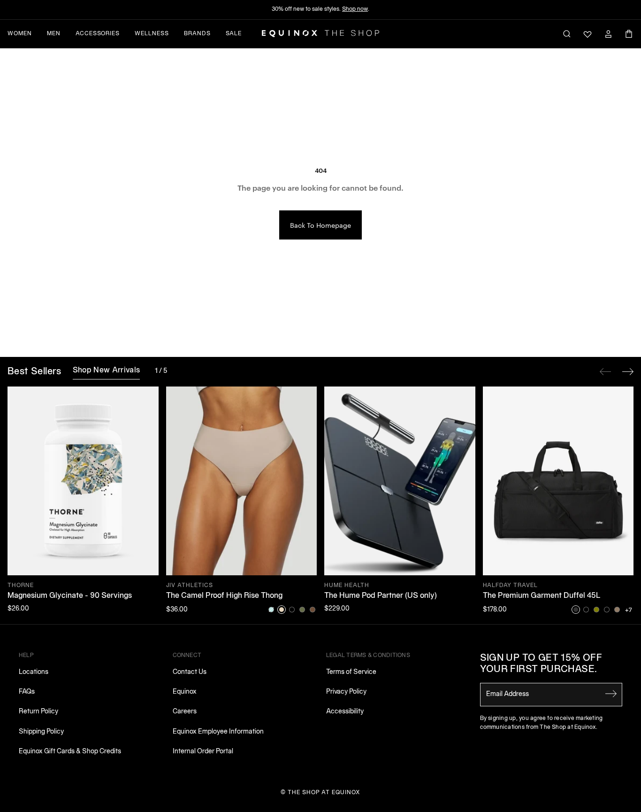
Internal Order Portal (203, 752)
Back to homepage (320, 225)
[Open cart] (628, 34)
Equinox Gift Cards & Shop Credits (70, 752)
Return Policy (38, 712)
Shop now (355, 9)
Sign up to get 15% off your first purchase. (541, 664)
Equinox (185, 692)
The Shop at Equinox (324, 792)
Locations (33, 672)
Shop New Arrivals (106, 370)
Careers (185, 712)
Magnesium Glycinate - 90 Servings (70, 596)
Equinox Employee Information (218, 732)
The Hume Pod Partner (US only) (380, 596)
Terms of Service (351, 672)
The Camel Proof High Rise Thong (224, 596)
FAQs (27, 692)
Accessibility (345, 712)
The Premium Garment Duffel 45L (542, 596)
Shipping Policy (41, 732)
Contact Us (189, 672)
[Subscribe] (611, 694)
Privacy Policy (346, 692)
